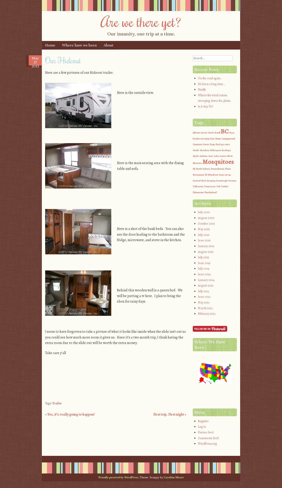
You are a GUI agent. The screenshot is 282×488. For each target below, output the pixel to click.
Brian (218, 138)
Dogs (212, 144)
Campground (228, 138)
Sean (221, 174)
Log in (202, 427)
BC (225, 131)
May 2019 (204, 229)
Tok (218, 186)
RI (206, 174)
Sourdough (222, 180)
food (218, 144)
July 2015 (203, 257)
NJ (194, 168)
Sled (203, 180)
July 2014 (203, 268)
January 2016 (206, 246)
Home (50, 45)
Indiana (204, 156)
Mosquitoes (218, 161)
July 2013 (203, 291)
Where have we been (79, 45)
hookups (226, 150)
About (108, 45)
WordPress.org (207, 444)
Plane (228, 168)
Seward (196, 180)
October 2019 (206, 224)
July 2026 (204, 212)
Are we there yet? (141, 21)
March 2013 (205, 308)
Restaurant (198, 174)
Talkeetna (198, 186)
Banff (217, 132)
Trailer (57, 403)
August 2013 (205, 285)
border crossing (201, 138)
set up (227, 174)
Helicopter (215, 150)
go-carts (225, 144)
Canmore (197, 144)
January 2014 (206, 280)
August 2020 (206, 218)
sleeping (210, 180)
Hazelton (204, 150)
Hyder (196, 156)
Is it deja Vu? (205, 106)
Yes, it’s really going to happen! (70, 414)
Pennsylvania (217, 168)
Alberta (196, 132)
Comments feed (208, 438)
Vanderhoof (211, 192)
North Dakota (203, 168)
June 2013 (204, 297)
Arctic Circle (207, 132)
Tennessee (210, 186)
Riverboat (213, 174)
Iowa (210, 156)
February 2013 (206, 314)
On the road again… (210, 78)
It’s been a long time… (211, 84)
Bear (231, 132)
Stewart (232, 180)
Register (203, 421)
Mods (230, 156)
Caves (206, 144)
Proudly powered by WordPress (118, 477)
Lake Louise (220, 156)
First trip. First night (169, 414)
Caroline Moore (174, 477)
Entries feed (205, 432)
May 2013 (204, 302)
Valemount (198, 192)
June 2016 (204, 240)
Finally (202, 89)
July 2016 (203, 235)
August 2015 (205, 252)
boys (212, 138)
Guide (196, 150)
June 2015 (204, 263)
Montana (197, 163)
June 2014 (204, 274)
